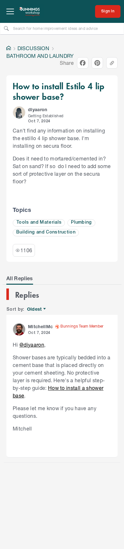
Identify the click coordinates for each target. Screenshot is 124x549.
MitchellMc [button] (40, 326)
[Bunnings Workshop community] (30, 11)
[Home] (8, 48)
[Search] (6, 28)
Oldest (35, 309)
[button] (19, 112)
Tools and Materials (38, 222)
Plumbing (81, 222)
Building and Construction (45, 232)
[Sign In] (108, 11)
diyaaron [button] (37, 109)
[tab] (20, 278)
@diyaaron (31, 345)
